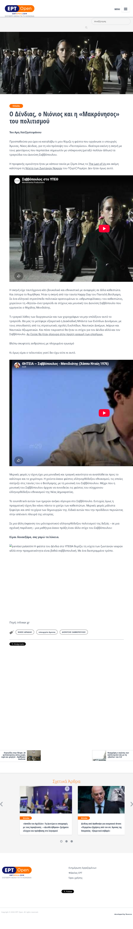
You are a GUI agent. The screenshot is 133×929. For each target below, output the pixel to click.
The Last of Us (98, 164)
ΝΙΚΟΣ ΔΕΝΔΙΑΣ (25, 632)
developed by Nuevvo (123, 914)
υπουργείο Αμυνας (47, 632)
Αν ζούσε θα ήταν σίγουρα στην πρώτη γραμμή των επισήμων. (65, 334)
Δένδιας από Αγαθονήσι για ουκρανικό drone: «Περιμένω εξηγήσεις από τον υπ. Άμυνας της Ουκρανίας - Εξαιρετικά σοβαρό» (101, 827)
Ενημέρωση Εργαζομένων (83, 867)
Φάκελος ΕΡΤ (75, 872)
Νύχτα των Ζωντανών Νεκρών (43, 168)
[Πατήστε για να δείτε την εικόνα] (66, 63)
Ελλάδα (16, 105)
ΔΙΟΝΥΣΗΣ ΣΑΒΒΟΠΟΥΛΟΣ (74, 632)
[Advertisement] (66, 697)
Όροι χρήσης (76, 877)
